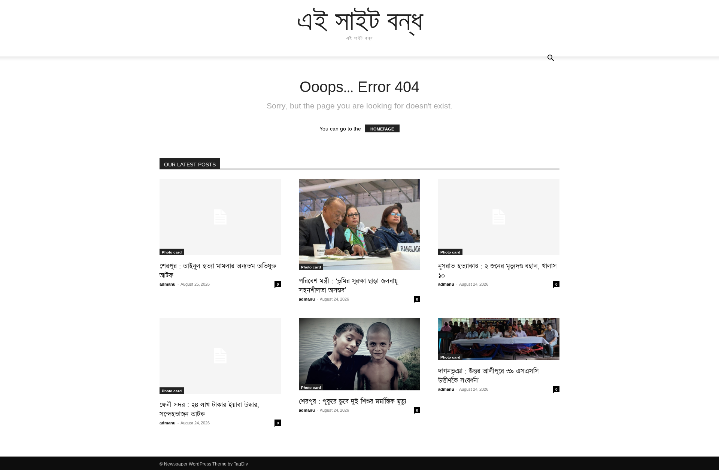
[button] (550, 58)
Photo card (172, 251)
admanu (168, 284)
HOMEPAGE (382, 128)
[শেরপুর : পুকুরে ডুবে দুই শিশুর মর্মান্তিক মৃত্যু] (359, 354)
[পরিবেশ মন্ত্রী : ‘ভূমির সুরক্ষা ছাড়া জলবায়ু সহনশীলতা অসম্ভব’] (359, 224)
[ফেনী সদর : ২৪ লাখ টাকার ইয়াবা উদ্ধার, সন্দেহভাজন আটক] (220, 356)
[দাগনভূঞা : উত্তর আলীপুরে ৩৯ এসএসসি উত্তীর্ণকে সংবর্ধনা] (498, 339)
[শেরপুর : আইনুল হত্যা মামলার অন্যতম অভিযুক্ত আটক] (220, 217)
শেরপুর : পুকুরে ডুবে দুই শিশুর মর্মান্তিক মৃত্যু (352, 400)
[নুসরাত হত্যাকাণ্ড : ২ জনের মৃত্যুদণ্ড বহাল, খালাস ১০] (498, 217)
